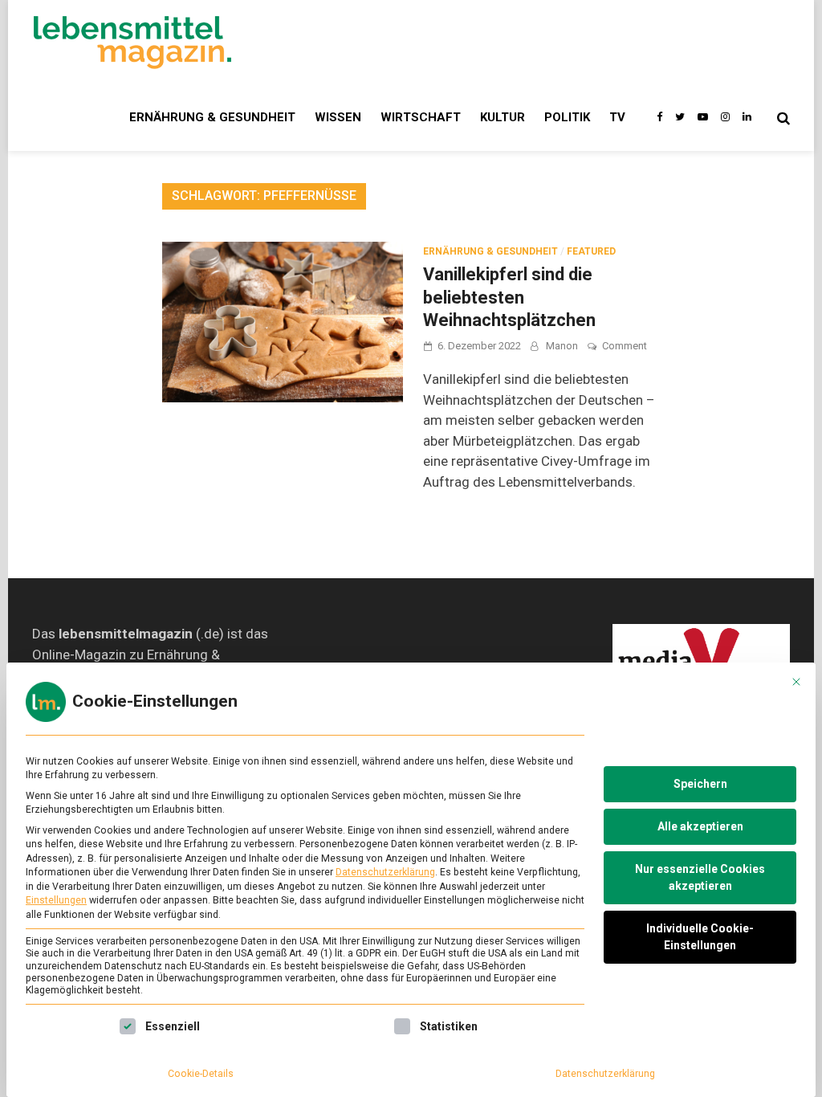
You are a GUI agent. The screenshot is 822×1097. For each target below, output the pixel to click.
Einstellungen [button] (56, 900)
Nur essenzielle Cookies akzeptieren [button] (700, 877)
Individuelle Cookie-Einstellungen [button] (700, 937)
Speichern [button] (700, 783)
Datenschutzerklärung (385, 872)
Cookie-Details (201, 1073)
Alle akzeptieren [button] (700, 826)
